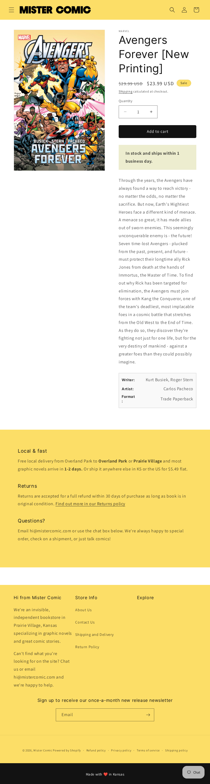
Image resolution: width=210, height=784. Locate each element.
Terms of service (148, 750)
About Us (83, 609)
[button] (11, 10)
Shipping (126, 91)
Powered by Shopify (67, 750)
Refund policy (96, 750)
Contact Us (85, 622)
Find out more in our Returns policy (90, 504)
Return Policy (87, 646)
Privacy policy (121, 750)
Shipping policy (176, 750)
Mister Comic (42, 750)
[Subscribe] (148, 714)
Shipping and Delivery (94, 634)
